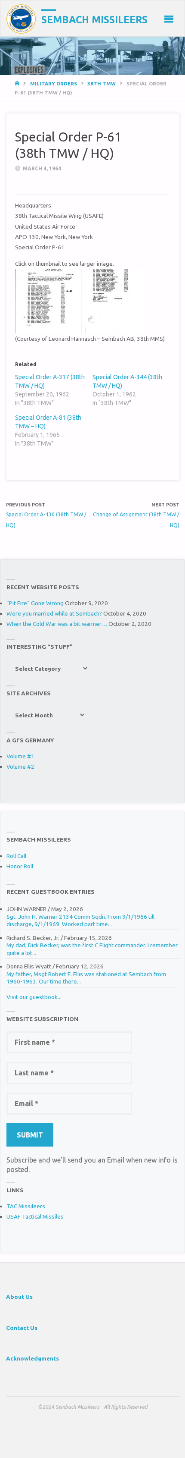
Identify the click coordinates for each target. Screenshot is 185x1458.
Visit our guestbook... (34, 996)
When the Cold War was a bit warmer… (56, 623)
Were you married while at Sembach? (54, 613)
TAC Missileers (25, 1206)
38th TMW (101, 83)
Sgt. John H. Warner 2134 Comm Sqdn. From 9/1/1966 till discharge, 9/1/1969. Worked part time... (80, 920)
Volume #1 (20, 756)
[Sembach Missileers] (21, 18)
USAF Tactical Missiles (35, 1216)
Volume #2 (20, 766)
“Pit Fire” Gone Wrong (35, 603)
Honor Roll (19, 866)
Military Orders (53, 83)
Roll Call (16, 855)
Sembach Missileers (94, 19)
